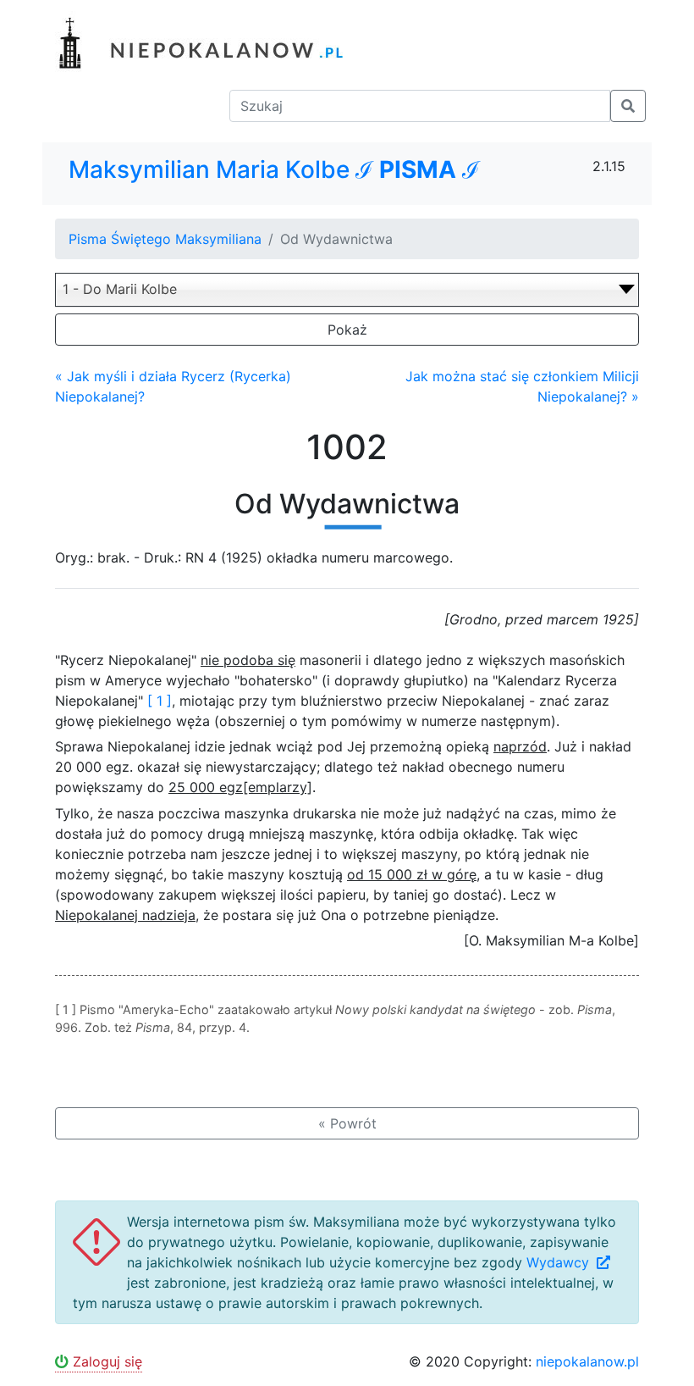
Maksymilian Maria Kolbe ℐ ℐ (274, 170)
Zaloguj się (105, 1361)
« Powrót (347, 1123)
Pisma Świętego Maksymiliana (165, 238)
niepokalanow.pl (587, 1361)
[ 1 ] (159, 700)
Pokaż (347, 329)
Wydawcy (559, 1262)
